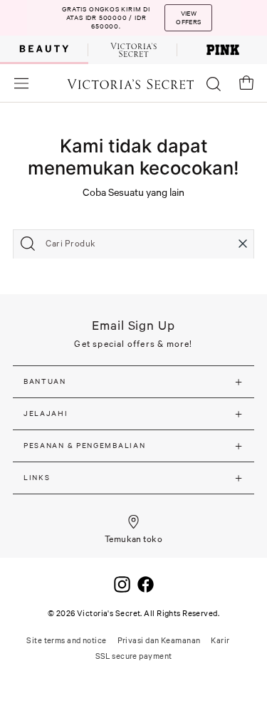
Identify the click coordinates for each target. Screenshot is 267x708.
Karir (220, 640)
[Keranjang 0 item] (246, 82)
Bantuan (44, 381)
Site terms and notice (66, 640)
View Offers (188, 17)
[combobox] (133, 244)
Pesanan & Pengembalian (84, 445)
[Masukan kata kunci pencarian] (27, 243)
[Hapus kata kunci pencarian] (243, 243)
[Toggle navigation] (21, 83)
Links (37, 477)
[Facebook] (145, 583)
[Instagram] (122, 583)
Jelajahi (45, 413)
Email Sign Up (133, 325)
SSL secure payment (133, 656)
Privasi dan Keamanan (159, 640)
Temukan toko (134, 538)
